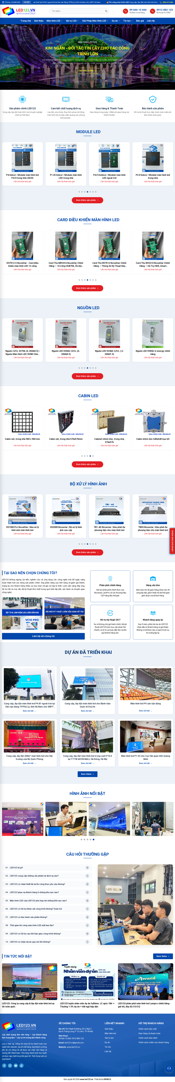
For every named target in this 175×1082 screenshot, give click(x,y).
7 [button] (96, 192)
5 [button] (91, 192)
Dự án (116, 21)
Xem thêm (86, 774)
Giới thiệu (38, 21)
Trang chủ (26, 21)
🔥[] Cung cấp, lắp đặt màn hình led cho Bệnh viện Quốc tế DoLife (87, 2)
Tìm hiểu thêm (85, 75)
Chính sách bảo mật (147, 1029)
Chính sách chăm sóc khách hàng (153, 1042)
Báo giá (140, 21)
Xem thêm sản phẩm (86, 200)
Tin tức (128, 21)
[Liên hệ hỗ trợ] (169, 1069)
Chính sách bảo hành (147, 1038)
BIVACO (107, 1079)
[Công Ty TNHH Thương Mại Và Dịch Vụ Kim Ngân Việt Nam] (18, 11)
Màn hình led (110, 1033)
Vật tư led (109, 1038)
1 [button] (80, 192)
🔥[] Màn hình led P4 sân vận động (152, 2)
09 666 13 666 (138, 9)
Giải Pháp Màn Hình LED (95, 21)
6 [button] (94, 192)
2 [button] (83, 192)
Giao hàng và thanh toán (149, 1033)
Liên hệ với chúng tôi (43, 636)
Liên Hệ (151, 21)
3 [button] (86, 192)
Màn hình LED (55, 21)
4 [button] (88, 192)
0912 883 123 (165, 9)
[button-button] (3, 57)
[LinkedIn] (4, 1065)
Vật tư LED (72, 21)
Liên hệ (108, 1051)
